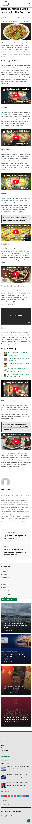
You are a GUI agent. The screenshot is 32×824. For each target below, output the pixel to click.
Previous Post (11, 532)
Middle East (26, 68)
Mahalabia (4, 112)
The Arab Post (8, 630)
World (4, 581)
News (4, 571)
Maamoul (4, 198)
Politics (5, 574)
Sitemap (4, 801)
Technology (9, 597)
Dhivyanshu (5, 489)
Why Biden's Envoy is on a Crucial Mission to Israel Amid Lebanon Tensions (15, 552)
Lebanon (16, 405)
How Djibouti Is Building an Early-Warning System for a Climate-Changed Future (16, 625)
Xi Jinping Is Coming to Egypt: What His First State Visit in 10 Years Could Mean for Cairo (15, 688)
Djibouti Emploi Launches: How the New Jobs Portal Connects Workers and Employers (15, 657)
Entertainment (8, 591)
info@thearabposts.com (16, 816)
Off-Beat (8, 594)
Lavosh (3, 333)
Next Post (7, 546)
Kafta (2, 405)
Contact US (5, 804)
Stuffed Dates (5, 249)
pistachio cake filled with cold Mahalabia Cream (15, 293)
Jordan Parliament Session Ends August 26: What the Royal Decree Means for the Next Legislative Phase (16, 719)
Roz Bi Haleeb (12, 66)
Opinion (5, 584)
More (4, 587)
